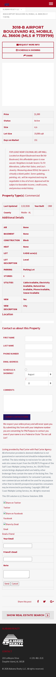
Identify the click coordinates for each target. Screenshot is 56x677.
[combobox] (39, 374)
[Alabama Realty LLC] (5, 3)
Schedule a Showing (29, 50)
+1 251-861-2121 (36, 658)
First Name (9, 337)
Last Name (8, 345)
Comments (8, 390)
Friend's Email (10, 552)
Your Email (8, 538)
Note (5, 565)
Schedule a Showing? (9, 371)
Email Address (10, 361)
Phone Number (11, 353)
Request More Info (29, 44)
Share (29, 55)
